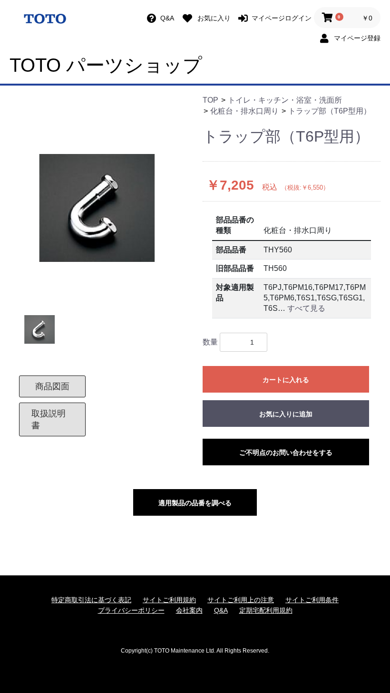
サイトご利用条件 (312, 600)
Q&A (221, 610)
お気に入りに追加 (285, 414)
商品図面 (52, 386)
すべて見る (306, 308)
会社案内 (189, 610)
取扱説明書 (48, 419)
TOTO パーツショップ (106, 65)
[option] (102, 210)
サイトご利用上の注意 (240, 600)
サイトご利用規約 (169, 600)
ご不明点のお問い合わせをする (285, 452)
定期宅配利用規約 (265, 610)
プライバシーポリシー (131, 610)
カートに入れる (286, 380)
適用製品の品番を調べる (195, 503)
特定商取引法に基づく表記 (91, 600)
